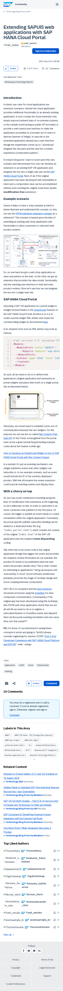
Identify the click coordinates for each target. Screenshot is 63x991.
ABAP (7, 735)
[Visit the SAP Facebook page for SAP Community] (23, 951)
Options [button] (33, 56)
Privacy (15, 959)
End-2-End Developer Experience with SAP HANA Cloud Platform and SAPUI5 (31, 640)
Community (21, 4)
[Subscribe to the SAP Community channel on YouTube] (34, 951)
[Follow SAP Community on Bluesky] (29, 951)
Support (47, 976)
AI (29, 745)
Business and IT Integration (46, 750)
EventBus (40, 593)
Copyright (15, 968)
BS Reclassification (12, 750)
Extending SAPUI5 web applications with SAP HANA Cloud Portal (29, 32)
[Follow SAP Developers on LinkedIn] (39, 951)
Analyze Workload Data (45, 745)
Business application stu (14, 755)
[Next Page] (34, 759)
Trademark (16, 976)
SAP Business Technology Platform (19, 82)
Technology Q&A (14, 781)
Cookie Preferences (15, 984)
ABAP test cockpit (12, 740)
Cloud (30, 665)
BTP (27, 750)
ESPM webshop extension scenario (34, 213)
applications (10, 665)
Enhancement (43, 665)
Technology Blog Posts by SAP (18, 12)
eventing (8, 671)
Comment (14, 715)
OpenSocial (40, 310)
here (45, 322)
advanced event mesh (14, 745)
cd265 (21, 665)
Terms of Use (47, 959)
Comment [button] (51, 683)
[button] (6, 68)
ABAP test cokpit (31, 740)
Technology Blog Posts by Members (25, 795)
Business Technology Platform (42, 755)
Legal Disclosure (47, 968)
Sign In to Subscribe (45, 51)
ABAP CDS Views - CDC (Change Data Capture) (33, 735)
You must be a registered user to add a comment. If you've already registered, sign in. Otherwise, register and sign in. (29, 706)
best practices (44, 589)
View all (7, 934)
